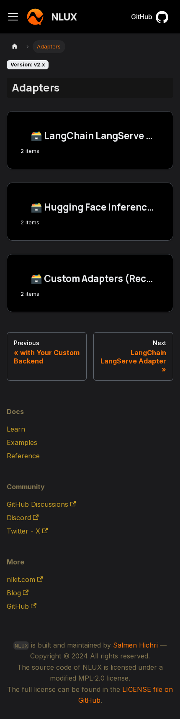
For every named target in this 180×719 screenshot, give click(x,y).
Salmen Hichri (135, 645)
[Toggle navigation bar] (13, 16)
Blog (14, 593)
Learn (16, 429)
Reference (23, 456)
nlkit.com (21, 579)
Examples (22, 442)
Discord (19, 517)
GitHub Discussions (37, 504)
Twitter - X (23, 531)
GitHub (141, 17)
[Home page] (15, 46)
